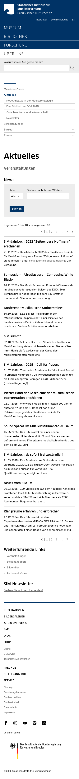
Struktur (8, 129)
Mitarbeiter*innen (14, 89)
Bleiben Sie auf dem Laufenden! (23, 590)
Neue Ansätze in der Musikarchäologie (29, 100)
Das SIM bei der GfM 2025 (22, 106)
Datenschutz (10, 707)
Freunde (10, 668)
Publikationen (14, 610)
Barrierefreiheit (11, 702)
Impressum (9, 712)
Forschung (15, 45)
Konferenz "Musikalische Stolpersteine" (33, 308)
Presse (8, 135)
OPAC (7, 636)
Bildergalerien (14, 617)
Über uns (13, 54)
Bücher (7, 649)
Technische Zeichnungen (17, 659)
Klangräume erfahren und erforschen (31, 511)
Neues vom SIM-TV (18, 483)
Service (9, 680)
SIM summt (12, 336)
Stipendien (13, 567)
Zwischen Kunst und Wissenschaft (27, 112)
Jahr (12, 190)
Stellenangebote (16, 561)
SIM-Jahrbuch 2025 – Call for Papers (31, 364)
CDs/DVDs (9, 654)
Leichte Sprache (59, 19)
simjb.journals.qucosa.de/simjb (47, 260)
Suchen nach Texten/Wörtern (44, 190)
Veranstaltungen (14, 123)
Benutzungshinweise (15, 692)
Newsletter (41, 19)
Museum (12, 28)
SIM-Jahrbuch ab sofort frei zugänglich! (33, 454)
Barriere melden (12, 697)
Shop (7, 642)
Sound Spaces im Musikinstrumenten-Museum (38, 426)
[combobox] (36, 68)
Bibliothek (15, 37)
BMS (6, 629)
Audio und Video (17, 573)
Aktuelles (10, 94)
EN (73, 19)
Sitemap (8, 687)
